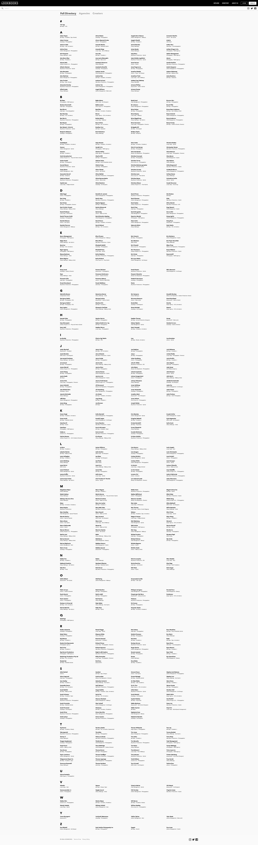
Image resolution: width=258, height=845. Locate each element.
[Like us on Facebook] (255, 8)
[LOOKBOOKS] (11, 3)
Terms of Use (77, 839)
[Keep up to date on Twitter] (252, 8)
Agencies (84, 13)
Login (244, 3)
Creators (98, 13)
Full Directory (68, 13)
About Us (235, 3)
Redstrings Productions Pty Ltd (69, 657)
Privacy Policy (86, 839)
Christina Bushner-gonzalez (139, 165)
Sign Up (252, 3)
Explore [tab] (216, 3)
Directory (225, 3)
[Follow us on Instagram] (248, 8)
